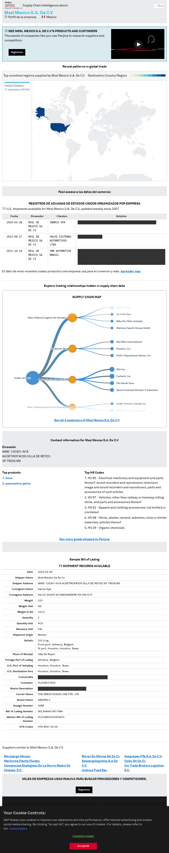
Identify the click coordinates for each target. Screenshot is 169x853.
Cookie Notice (18, 828)
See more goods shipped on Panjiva (84, 539)
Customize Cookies (83, 836)
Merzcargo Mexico (17, 756)
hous (9, 478)
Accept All (83, 846)
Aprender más (131, 271)
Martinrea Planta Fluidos (22, 761)
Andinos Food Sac (94, 770)
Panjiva (13, 5)
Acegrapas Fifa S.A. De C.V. (143, 756)
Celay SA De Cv (135, 761)
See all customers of (87, 420)
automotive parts (18, 483)
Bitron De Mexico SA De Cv (101, 756)
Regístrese (17, 52)
